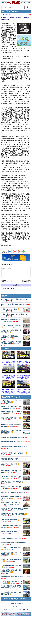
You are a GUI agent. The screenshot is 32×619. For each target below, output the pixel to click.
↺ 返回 (4, 2)
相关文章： (5, 296)
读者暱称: (4, 281)
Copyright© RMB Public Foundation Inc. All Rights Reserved (16, 599)
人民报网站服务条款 (16, 603)
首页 (3, 11)
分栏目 (8, 11)
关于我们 (16, 606)
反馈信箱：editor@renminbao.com (16, 609)
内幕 (12, 11)
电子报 (23, 2)
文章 (16, 11)
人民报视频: (5, 348)
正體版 (28, 2)
